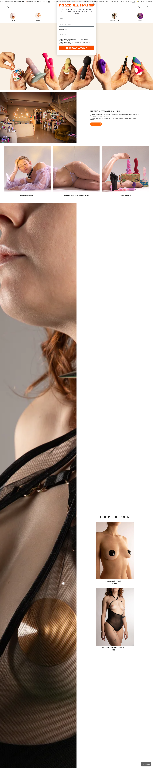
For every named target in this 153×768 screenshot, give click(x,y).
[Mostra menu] (5, 7)
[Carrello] (147, 7)
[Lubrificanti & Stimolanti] (76, 191)
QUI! (49, 1)
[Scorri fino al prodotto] (63, 583)
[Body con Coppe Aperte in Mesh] (115, 617)
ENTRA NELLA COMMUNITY (76, 48)
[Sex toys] (125, 191)
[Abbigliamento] (27, 191)
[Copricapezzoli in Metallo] (115, 550)
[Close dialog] (94, 4)
